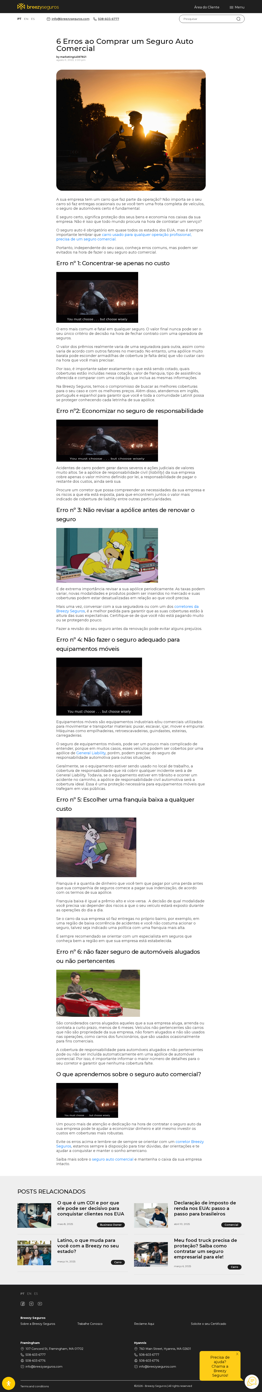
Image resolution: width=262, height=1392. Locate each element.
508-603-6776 (35, 1361)
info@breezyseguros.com (70, 19)
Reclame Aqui (144, 1324)
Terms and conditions (34, 1386)
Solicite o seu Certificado (208, 1324)
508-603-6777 (108, 19)
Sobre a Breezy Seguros (37, 1324)
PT (19, 19)
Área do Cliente (206, 7)
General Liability (91, 753)
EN (26, 19)
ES (33, 19)
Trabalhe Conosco (90, 1324)
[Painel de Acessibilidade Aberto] (8, 1383)
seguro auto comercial (112, 1159)
